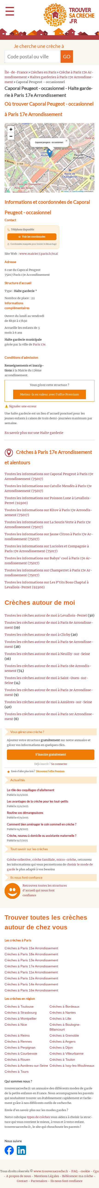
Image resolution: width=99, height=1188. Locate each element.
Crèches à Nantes (63, 1012)
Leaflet (65, 191)
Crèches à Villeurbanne (67, 1053)
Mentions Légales (46, 1176)
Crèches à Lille (60, 1018)
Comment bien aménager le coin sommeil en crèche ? (41, 824)
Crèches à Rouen (17, 1059)
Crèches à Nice (16, 1024)
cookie (85, 1171)
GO (66, 56)
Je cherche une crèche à (39, 46)
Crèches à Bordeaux (64, 1006)
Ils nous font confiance (66, 1181)
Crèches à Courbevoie (21, 1053)
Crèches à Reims (17, 1035)
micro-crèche (66, 859)
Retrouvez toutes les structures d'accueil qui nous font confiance (45, 890)
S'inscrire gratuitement (50, 754)
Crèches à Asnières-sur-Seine (26, 1065)
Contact (22, 1181)
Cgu (96, 1171)
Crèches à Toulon (62, 1059)
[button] (49, 153)
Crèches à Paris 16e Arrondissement (31, 990)
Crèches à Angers (63, 1041)
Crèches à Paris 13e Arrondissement (31, 960)
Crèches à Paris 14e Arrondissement (31, 984)
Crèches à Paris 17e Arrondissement (31, 966)
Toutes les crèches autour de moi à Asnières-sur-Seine (48, 702)
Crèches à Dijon (61, 1047)
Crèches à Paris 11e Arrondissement (31, 972)
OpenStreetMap (78, 191)
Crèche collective (19, 859)
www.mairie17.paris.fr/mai (38, 253)
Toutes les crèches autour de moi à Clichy (37, 635)
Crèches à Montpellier (21, 1018)
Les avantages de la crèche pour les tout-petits (37, 801)
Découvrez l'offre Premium (50, 771)
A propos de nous (18, 1176)
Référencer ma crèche (77, 1176)
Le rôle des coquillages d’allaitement (30, 790)
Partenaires (39, 1181)
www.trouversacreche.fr (51, 1171)
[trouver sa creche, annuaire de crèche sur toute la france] (67, 15)
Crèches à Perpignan (20, 1047)
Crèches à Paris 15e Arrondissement (31, 948)
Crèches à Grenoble (64, 1035)
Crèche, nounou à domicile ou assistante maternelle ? (41, 835)
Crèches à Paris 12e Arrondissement (31, 978)
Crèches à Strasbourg (21, 1012)
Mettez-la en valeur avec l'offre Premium (49, 394)
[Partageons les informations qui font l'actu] (10, 1150)
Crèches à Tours (17, 1071)
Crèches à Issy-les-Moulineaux (72, 1065)
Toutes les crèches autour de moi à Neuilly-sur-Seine (47, 654)
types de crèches (38, 1117)
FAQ (74, 1171)
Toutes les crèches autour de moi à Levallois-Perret (46, 615)
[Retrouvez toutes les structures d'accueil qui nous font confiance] (12, 891)
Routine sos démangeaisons (25, 813)
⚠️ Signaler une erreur (21, 406)
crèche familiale (43, 859)
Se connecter (59, 764)
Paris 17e (39, 344)
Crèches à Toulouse (19, 1006)
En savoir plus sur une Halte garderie (34, 433)
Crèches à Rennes (18, 1041)
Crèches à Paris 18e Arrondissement (31, 954)
